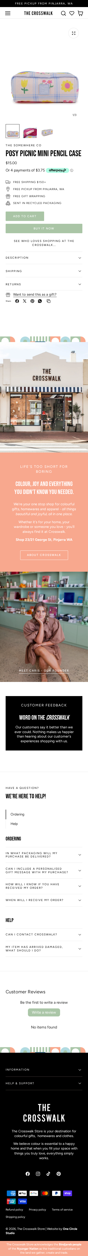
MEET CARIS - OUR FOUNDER (44, 670)
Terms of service (62, 1209)
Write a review (44, 1012)
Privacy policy (37, 1209)
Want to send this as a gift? (35, 294)
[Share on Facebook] (17, 301)
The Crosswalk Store (31, 1229)
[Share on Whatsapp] (40, 301)
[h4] (44, 627)
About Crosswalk (44, 555)
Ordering (17, 814)
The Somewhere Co (24, 145)
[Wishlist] (72, 13)
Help (14, 824)
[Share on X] (24, 301)
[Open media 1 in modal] (73, 33)
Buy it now (44, 228)
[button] (7, 13)
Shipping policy (15, 1217)
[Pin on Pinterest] (32, 301)
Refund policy (14, 1209)
